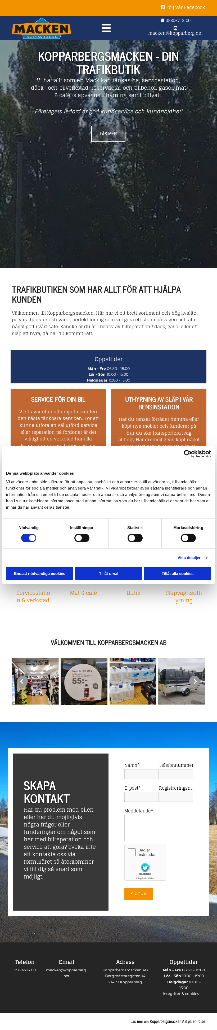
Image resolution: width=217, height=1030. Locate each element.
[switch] (81, 538)
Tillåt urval (108, 573)
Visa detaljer (189, 557)
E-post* (132, 788)
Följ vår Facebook (183, 7)
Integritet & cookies (181, 993)
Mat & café (83, 593)
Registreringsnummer (176, 788)
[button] (108, 134)
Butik (134, 593)
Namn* (132, 765)
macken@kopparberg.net (175, 31)
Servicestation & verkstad (33, 596)
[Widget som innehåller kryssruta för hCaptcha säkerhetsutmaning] (145, 862)
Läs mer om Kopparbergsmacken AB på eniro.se (167, 1021)
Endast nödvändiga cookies (39, 573)
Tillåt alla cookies (177, 573)
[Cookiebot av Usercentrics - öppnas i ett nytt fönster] (188, 454)
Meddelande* (138, 810)
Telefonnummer (176, 765)
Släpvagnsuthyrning (184, 596)
